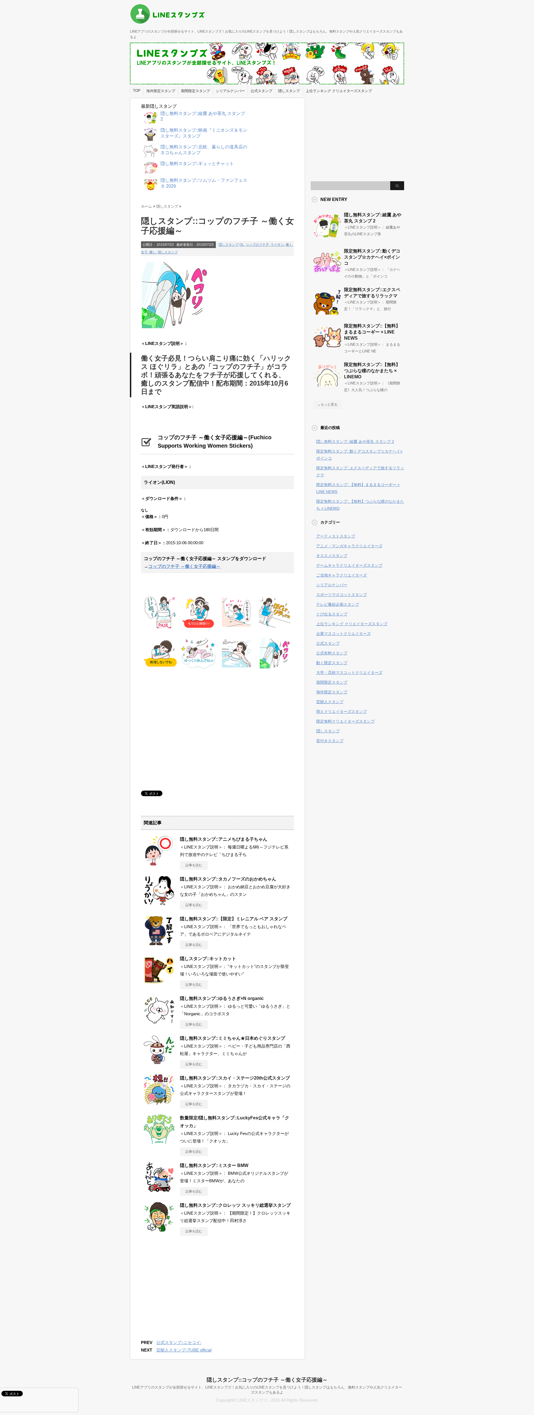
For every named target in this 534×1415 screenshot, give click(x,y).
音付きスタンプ (329, 741)
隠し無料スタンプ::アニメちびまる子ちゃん (223, 839)
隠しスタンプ (289, 91)
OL (241, 245)
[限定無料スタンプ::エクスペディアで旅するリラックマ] (327, 312)
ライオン (277, 245)
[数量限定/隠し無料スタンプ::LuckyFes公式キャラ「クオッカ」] (159, 1142)
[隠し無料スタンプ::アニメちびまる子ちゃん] (159, 864)
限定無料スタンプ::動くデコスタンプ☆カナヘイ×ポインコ (372, 257)
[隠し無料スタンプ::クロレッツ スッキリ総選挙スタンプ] (159, 1230)
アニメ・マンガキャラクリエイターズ (349, 546)
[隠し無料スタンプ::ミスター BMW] (159, 1190)
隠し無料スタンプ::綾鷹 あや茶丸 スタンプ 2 (355, 441)
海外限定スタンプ (160, 91)
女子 (144, 252)
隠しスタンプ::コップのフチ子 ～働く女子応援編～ (267, 1380)
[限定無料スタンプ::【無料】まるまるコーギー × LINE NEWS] (327, 348)
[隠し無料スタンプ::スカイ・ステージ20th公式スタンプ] (159, 1102)
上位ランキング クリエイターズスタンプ (339, 91)
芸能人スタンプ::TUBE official (183, 1350)
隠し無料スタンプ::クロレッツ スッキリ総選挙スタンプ (235, 1205)
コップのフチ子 (257, 245)
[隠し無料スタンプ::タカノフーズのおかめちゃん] (159, 903)
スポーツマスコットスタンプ (341, 594)
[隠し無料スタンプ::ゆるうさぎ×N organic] (159, 1023)
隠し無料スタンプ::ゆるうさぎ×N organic (222, 998)
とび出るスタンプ (331, 614)
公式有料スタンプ (331, 653)
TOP (136, 91)
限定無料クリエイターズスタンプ (345, 721)
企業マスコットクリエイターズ (343, 633)
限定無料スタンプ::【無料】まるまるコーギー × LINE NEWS (372, 331)
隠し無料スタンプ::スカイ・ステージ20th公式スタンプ (235, 1078)
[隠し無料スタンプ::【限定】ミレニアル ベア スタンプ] (159, 943)
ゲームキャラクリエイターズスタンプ (349, 565)
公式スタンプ (261, 91)
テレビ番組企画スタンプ (337, 604)
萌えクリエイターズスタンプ (341, 711)
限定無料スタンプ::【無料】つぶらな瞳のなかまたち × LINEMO (372, 370)
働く (289, 245)
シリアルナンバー (230, 91)
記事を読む (194, 865)
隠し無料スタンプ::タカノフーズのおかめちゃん (228, 879)
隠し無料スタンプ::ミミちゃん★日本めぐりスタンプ (232, 1038)
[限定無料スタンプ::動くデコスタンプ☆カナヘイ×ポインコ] (327, 273)
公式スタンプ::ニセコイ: (178, 1342)
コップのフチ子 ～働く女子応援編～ (184, 566)
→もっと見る (327, 404)
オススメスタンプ (331, 555)
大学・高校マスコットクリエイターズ (349, 672)
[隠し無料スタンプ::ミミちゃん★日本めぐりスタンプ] (159, 1063)
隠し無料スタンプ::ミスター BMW (214, 1165)
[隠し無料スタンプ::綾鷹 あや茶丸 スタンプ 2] (327, 237)
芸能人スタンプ (329, 702)
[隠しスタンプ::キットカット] (159, 983)
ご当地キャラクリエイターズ (341, 575)
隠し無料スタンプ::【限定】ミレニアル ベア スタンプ (233, 918)
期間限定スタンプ (195, 91)
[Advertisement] (187, 729)
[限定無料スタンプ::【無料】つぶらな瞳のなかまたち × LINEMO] (327, 387)
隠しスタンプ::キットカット (208, 958)
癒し (152, 252)
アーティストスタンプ (335, 536)
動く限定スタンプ (331, 663)
